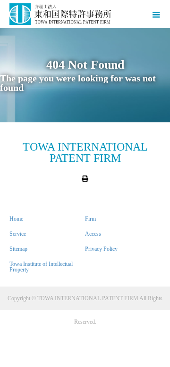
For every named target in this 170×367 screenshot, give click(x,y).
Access (93, 234)
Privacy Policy (101, 249)
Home (16, 218)
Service (17, 234)
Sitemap (18, 249)
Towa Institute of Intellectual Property (41, 267)
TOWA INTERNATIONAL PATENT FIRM (85, 152)
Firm (90, 218)
